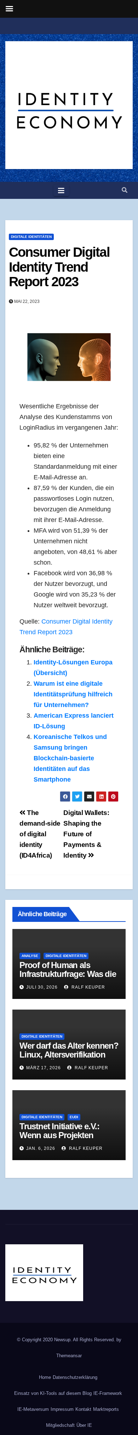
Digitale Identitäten (31, 237)
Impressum (62, 1409)
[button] (124, 190)
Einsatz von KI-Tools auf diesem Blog (53, 1393)
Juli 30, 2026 (42, 987)
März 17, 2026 (43, 1067)
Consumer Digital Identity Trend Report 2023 (59, 267)
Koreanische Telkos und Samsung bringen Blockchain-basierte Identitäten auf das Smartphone (70, 758)
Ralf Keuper (87, 987)
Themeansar (69, 1355)
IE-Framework (107, 1393)
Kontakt (83, 1409)
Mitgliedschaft (60, 1425)
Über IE (84, 1425)
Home (45, 1377)
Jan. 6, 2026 (40, 1148)
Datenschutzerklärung (75, 1377)
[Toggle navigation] (61, 190)
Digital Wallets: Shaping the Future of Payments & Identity (86, 834)
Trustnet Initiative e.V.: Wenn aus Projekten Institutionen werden (59, 1135)
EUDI (74, 1117)
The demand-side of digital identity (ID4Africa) (40, 834)
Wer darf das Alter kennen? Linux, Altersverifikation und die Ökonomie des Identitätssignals (69, 1059)
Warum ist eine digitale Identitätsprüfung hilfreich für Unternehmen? (73, 694)
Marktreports (106, 1409)
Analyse (30, 956)
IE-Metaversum (33, 1409)
